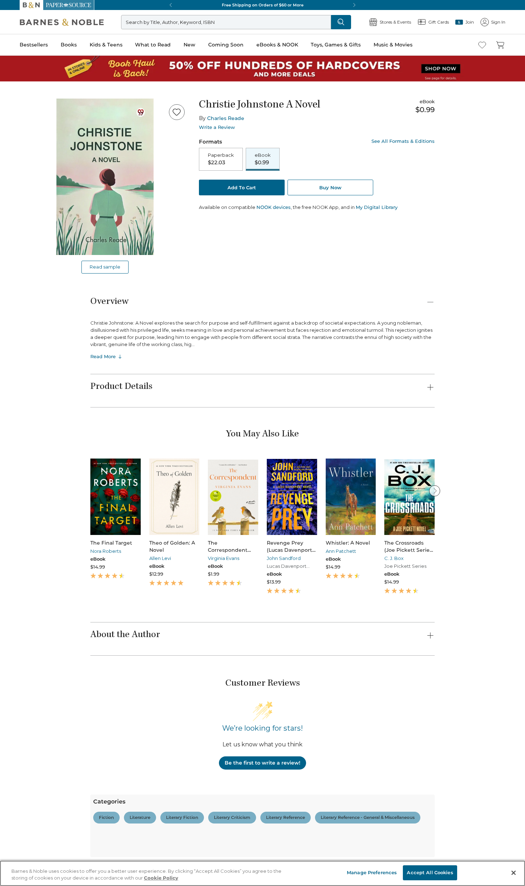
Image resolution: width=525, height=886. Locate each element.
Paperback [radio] (221, 159)
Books (69, 44)
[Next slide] (434, 490)
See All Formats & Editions (403, 141)
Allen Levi (160, 558)
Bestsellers (34, 44)
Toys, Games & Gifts (336, 44)
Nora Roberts (105, 551)
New (189, 44)
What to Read (153, 44)
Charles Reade (225, 118)
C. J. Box (394, 558)
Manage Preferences (372, 872)
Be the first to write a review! (262, 763)
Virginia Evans (223, 558)
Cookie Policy (161, 878)
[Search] (341, 22)
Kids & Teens (106, 44)
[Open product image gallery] (105, 177)
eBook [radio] (263, 159)
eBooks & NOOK (277, 44)
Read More (103, 356)
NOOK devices (273, 207)
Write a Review (217, 127)
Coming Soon (226, 44)
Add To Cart (242, 187)
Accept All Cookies (430, 872)
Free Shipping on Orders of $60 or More (263, 4)
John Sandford (284, 558)
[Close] (513, 873)
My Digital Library (377, 207)
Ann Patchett (341, 551)
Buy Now (330, 187)
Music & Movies (393, 44)
